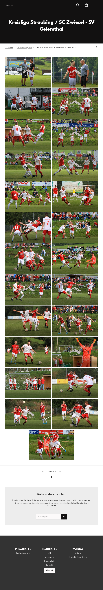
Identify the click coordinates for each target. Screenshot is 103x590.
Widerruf (49, 570)
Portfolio (78, 553)
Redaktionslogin (23, 553)
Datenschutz (49, 561)
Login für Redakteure (78, 557)
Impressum (49, 557)
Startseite (9, 47)
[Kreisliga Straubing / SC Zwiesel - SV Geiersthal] (28, 72)
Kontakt (49, 565)
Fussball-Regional (24, 47)
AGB (49, 553)
